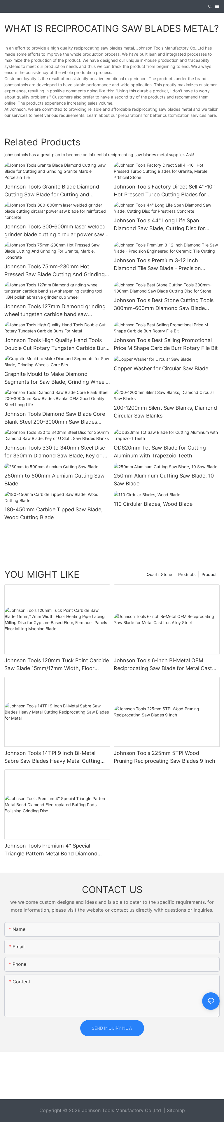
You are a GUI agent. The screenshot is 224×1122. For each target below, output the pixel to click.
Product (209, 574)
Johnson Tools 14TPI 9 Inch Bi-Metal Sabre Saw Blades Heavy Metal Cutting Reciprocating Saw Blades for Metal (52, 757)
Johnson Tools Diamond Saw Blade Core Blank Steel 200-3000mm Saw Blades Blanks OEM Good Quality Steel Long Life (55, 418)
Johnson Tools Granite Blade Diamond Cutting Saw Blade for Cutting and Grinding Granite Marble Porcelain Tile (51, 191)
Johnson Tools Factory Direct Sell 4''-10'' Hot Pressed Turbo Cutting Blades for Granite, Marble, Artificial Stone (164, 191)
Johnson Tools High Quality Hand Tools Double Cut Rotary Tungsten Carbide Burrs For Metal (57, 344)
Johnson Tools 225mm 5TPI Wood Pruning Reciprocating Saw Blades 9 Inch (164, 757)
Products (186, 574)
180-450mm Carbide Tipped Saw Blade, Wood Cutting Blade (53, 513)
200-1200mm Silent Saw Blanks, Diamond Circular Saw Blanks (165, 412)
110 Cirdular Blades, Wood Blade (153, 504)
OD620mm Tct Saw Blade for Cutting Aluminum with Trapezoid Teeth (160, 452)
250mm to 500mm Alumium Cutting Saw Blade (54, 480)
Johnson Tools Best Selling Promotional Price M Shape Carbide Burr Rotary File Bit (166, 344)
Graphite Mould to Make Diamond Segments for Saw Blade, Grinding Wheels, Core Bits (57, 378)
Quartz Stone (159, 574)
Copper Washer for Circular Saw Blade (161, 368)
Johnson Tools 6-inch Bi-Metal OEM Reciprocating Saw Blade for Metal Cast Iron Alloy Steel (163, 664)
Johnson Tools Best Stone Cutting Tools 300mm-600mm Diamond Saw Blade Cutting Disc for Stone (164, 304)
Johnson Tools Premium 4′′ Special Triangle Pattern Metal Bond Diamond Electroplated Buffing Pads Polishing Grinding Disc (50, 850)
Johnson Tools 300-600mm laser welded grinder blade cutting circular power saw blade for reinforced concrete (55, 230)
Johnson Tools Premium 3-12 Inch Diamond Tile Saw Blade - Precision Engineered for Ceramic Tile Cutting (158, 264)
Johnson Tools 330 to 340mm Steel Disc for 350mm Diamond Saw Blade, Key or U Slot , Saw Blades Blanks (55, 452)
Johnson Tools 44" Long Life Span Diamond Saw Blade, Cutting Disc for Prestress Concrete (159, 224)
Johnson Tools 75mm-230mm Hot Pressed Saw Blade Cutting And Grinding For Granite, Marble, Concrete (54, 270)
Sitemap (176, 1110)
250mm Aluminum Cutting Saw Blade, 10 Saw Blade (164, 480)
